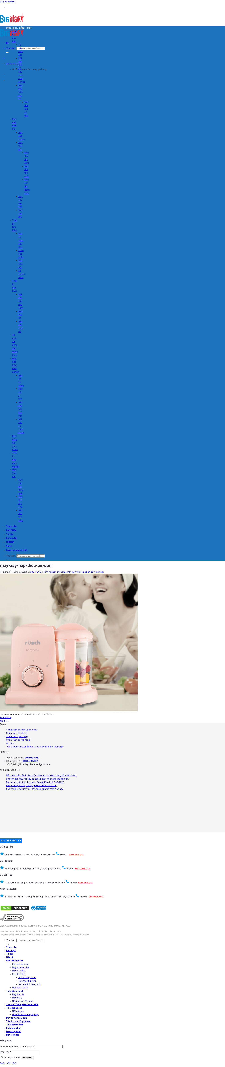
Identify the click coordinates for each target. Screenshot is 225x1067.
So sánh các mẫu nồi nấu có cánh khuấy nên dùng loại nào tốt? (37, 778)
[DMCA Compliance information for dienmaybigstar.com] (12, 920)
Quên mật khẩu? (8, 1063)
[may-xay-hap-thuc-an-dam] (69, 710)
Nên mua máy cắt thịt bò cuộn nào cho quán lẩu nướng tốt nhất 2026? (41, 775)
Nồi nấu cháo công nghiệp (25, 1014)
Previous (5, 717)
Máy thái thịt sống (27, 980)
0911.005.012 (31, 757)
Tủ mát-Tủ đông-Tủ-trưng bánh (15, 344)
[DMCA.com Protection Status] (15, 910)
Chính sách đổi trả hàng (18, 739)
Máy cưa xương (21, 135)
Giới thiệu (11, 950)
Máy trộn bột (20, 264)
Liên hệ (9, 957)
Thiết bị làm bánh (14, 1024)
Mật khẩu (5, 1052)
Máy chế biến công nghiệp (15, 365)
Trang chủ (11, 526)
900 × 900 (35, 571)
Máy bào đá (20, 314)
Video (9, 546)
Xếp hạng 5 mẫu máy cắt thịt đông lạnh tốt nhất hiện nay (34, 789)
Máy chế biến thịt (14, 960)
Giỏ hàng (10, 743)
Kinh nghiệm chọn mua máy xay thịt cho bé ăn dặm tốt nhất (74, 571)
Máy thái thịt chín (27, 977)
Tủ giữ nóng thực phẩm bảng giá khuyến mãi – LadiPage (34, 746)
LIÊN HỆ (10, 542)
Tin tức (9, 534)
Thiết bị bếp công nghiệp (15, 459)
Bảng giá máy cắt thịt (16, 550)
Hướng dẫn (11, 538)
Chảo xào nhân (21, 253)
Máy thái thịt (20, 146)
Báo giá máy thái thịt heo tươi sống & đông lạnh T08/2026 (35, 782)
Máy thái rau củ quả (26, 109)
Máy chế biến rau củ (20, 92)
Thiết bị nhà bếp (14, 1008)
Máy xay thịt (20, 213)
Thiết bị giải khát (14, 991)
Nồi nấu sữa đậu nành (20, 301)
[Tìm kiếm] (7, 52)
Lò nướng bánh (21, 274)
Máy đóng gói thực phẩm (15, 443)
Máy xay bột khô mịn (20, 409)
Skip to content (7, 1)
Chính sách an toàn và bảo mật (21, 729)
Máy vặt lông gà (20, 964)
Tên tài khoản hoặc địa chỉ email (17, 1046)
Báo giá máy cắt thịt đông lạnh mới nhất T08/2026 (31, 785)
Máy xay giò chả (20, 967)
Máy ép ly (17, 997)
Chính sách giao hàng (17, 736)
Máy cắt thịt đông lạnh (27, 186)
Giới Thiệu (11, 530)
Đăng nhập (27, 1058)
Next (4, 720)
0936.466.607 (30, 761)
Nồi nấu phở (20, 61)
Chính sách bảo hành (16, 733)
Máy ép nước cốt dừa (20, 240)
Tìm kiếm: (11, 48)
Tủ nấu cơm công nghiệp (21, 75)
